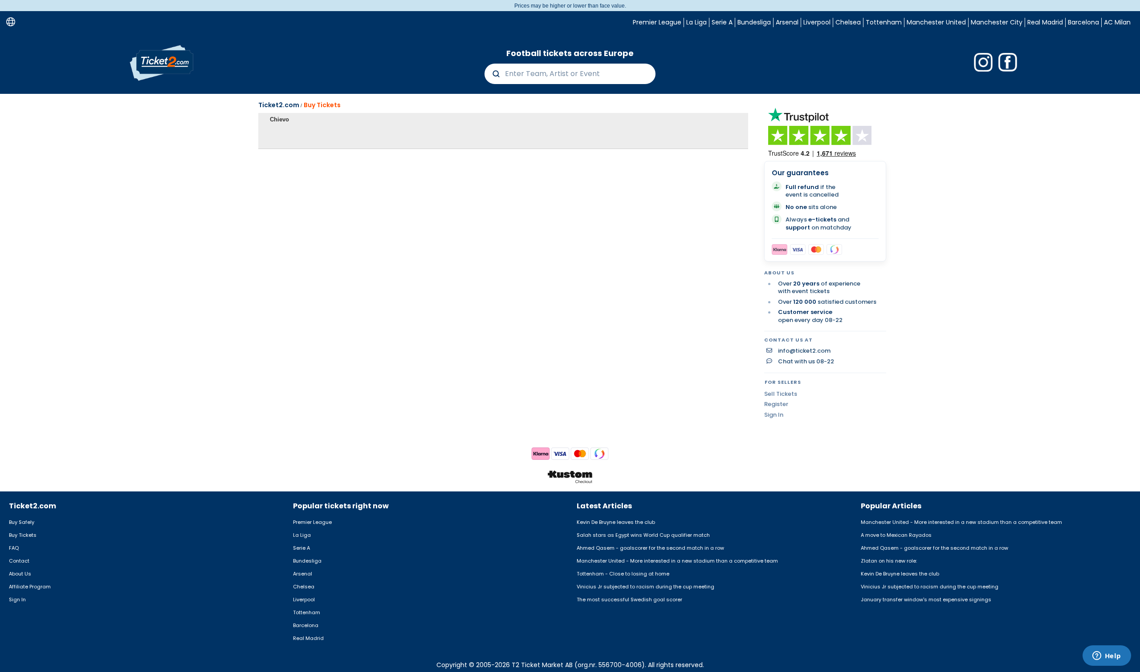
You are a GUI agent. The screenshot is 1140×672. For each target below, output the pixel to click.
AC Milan (1117, 22)
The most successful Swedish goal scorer (629, 599)
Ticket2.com (278, 105)
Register (776, 404)
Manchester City (996, 22)
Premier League (657, 22)
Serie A (722, 22)
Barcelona (1083, 22)
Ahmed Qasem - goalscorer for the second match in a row (650, 547)
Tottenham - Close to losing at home (623, 573)
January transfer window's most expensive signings (926, 599)
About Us (20, 573)
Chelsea (848, 22)
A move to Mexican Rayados (896, 535)
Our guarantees (800, 172)
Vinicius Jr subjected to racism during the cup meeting (645, 586)
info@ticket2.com (804, 351)
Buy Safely (21, 522)
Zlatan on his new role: (889, 560)
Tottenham (884, 22)
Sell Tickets (780, 394)
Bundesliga (754, 22)
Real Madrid (1045, 22)
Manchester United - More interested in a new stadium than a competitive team (677, 560)
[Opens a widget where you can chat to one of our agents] (1106, 656)
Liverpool (817, 22)
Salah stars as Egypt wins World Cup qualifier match (643, 535)
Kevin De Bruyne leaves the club (616, 522)
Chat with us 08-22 (806, 362)
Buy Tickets (322, 105)
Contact (19, 560)
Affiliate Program (30, 586)
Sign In (773, 414)
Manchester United (936, 22)
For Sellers (783, 382)
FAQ (14, 547)
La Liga (696, 22)
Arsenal (787, 22)
